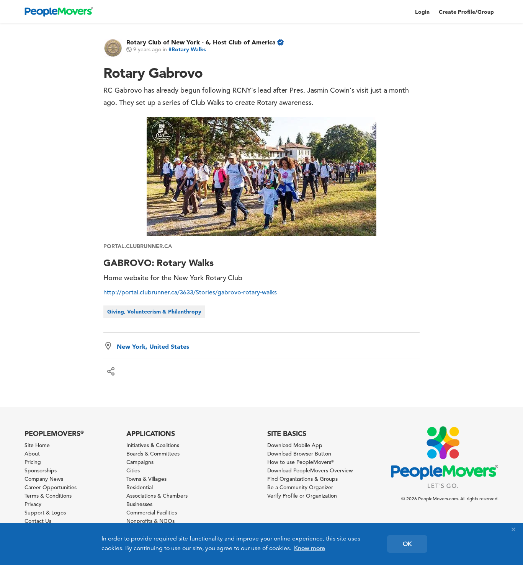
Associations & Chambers (157, 495)
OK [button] (407, 544)
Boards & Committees (153, 453)
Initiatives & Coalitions (152, 445)
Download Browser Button (299, 453)
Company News (44, 478)
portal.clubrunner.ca (137, 246)
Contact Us (38, 521)
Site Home (37, 445)
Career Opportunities (51, 487)
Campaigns (140, 462)
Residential (139, 487)
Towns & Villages (146, 478)
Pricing (33, 462)
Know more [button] (309, 548)
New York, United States (153, 346)
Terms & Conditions (48, 495)
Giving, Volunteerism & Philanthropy (154, 311)
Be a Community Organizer (300, 487)
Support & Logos (45, 512)
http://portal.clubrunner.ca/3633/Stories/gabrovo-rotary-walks (190, 292)
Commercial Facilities (151, 512)
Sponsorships (41, 470)
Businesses (139, 504)
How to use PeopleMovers (300, 462)
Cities (133, 470)
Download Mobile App (294, 445)
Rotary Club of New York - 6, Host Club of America (201, 42)
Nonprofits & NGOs (150, 521)
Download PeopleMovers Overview (310, 470)
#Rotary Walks (187, 49)
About (32, 453)
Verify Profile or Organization (302, 495)
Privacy (33, 504)
